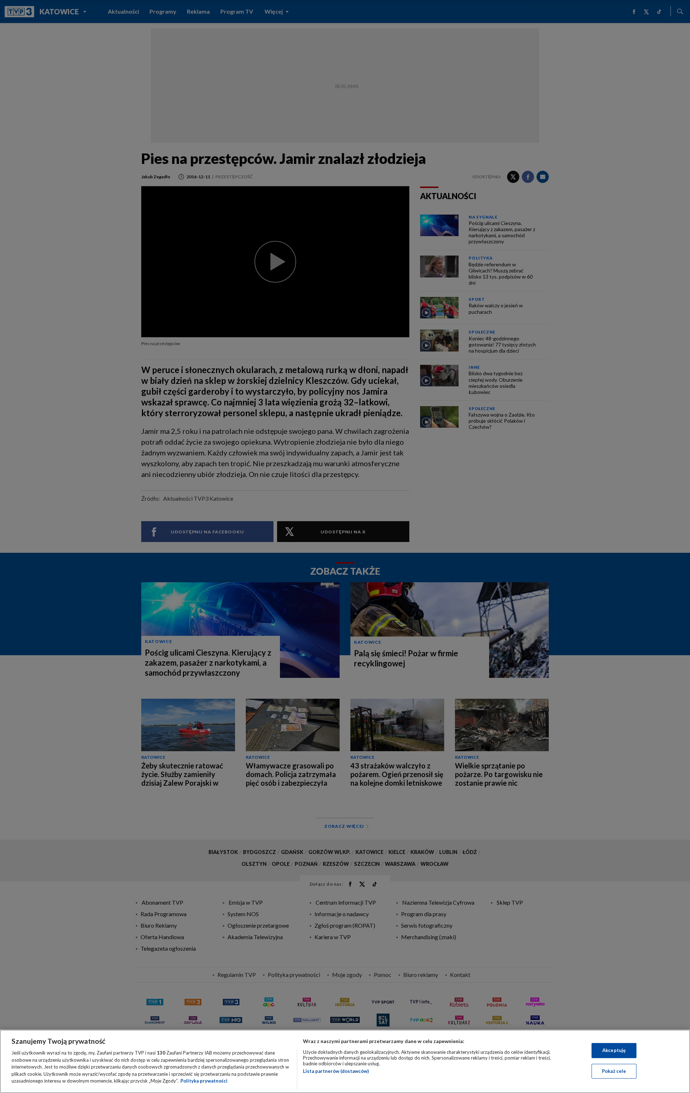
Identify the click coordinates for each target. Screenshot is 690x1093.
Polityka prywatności (203, 1081)
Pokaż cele (614, 1071)
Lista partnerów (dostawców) (336, 1071)
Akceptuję (614, 1050)
